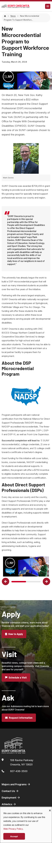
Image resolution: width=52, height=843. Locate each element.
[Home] (5, 16)
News (13, 16)
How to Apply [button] (15, 633)
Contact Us (9, 791)
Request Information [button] (20, 717)
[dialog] (26, 825)
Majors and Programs (14, 784)
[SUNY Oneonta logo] (15, 6)
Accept (14, 836)
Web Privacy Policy (13, 828)
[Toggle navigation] (47, 6)
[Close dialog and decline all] (50, 808)
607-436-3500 (18, 771)
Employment (9, 797)
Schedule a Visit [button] (17, 677)
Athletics (7, 804)
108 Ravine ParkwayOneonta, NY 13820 (21, 762)
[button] (5, 581)
